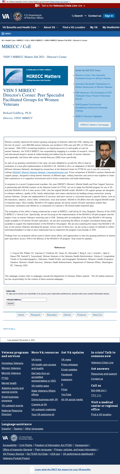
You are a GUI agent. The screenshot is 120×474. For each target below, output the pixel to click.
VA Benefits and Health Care (19, 27)
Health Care (10, 40)
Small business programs (10, 398)
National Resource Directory (12, 412)
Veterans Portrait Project (16, 458)
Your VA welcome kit (42, 414)
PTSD (5, 378)
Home (21, 315)
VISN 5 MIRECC (36, 40)
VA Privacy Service (13, 454)
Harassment (81, 445)
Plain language (43, 449)
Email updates (69, 369)
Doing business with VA (44, 399)
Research (35, 315)
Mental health (9, 383)
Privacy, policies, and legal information (75, 449)
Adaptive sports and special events (13, 390)
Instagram (66, 379)
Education (52, 315)
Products (81, 315)
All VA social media (72, 399)
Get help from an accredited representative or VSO (43, 376)
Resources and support (104, 373)
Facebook (66, 374)
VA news (66, 359)
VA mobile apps (40, 385)
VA (3, 40)
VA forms (36, 359)
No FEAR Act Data (37, 454)
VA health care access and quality (43, 366)
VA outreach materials (43, 409)
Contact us (94, 15)
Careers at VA (39, 404)
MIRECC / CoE (23, 40)
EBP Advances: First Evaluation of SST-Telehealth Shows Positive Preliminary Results (93, 96)
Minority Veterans (11, 373)
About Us (97, 315)
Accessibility (10, 445)
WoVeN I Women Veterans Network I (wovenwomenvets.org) (40, 172)
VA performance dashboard (78, 454)
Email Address (14, 300)
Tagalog (17, 428)
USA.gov (55, 454)
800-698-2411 (99, 390)
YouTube (66, 394)
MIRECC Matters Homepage (94, 124)
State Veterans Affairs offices (43, 392)
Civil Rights (25, 445)
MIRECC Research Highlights (88, 116)
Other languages (34, 428)
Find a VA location (101, 414)
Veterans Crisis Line (102, 362)
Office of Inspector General (17, 449)
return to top (8, 329)
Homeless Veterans (12, 363)
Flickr (64, 389)
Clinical (67, 315)
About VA (49, 27)
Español (6, 428)
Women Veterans (11, 368)
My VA (94, 27)
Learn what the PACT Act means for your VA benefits (63, 469)
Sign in (109, 15)
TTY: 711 (96, 395)
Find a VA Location (74, 27)
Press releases (69, 364)
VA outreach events (12, 405)
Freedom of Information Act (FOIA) (53, 445)
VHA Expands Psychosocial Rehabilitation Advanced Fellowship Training (91, 107)
